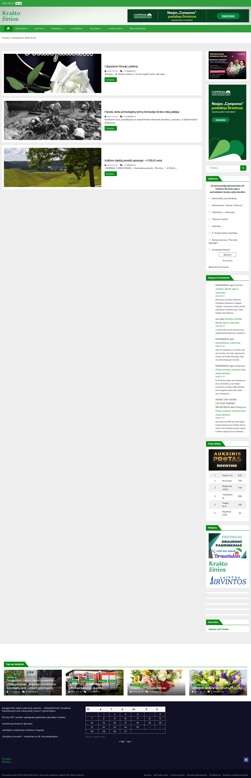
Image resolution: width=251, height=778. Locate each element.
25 (137, 727)
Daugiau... (111, 79)
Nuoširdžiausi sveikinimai (227, 343)
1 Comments (130, 71)
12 (150, 718)
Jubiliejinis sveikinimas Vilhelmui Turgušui (217, 688)
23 (114, 727)
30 (114, 731)
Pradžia (5, 38)
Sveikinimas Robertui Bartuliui (148, 688)
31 (125, 731)
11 (138, 718)
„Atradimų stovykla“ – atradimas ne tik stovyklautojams (30, 736)
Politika (39, 29)
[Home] (8, 28)
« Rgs (121, 741)
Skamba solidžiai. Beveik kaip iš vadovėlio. (229, 289)
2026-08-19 (76, 692)
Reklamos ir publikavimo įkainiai (235, 775)
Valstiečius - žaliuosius (223, 212)
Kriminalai (57, 29)
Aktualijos (73, 681)
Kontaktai (147, 775)
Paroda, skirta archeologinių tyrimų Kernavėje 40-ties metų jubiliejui (142, 111)
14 (92, 722)
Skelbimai (95, 29)
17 (125, 722)
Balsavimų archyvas (219, 267)
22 (103, 727)
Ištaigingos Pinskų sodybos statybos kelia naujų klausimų (230, 370)
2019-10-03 (112, 71)
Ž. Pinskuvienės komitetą (224, 233)
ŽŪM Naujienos (138, 29)
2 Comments (130, 165)
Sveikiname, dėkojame (139, 685)
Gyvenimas (77, 29)
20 (160, 722)
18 (137, 722)
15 (104, 722)
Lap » (129, 741)
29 (103, 731)
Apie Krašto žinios (160, 775)
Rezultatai (227, 260)
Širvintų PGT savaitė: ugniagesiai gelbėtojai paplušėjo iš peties (88, 686)
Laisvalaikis (115, 29)
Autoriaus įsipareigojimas (197, 775)
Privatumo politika (177, 775)
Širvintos (112, 681)
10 (125, 718)
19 (150, 722)
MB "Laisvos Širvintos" (75, 775)
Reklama (10, 677)
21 (92, 727)
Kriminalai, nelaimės (88, 681)
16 (115, 722)
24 (125, 727)
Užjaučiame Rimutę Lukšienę (121, 66)
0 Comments (130, 117)
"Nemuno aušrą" (220, 219)
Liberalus (216, 226)
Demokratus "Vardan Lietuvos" (227, 205)
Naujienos (21, 29)
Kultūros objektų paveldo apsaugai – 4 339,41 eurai (133, 160)
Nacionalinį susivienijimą (224, 198)
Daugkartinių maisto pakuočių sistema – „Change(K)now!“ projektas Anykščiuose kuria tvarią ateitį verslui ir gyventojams (31, 684)
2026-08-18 (200, 692)
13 (160, 718)
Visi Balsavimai (215, 775)
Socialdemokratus (221, 249)
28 (92, 731)
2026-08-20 (14, 692)
